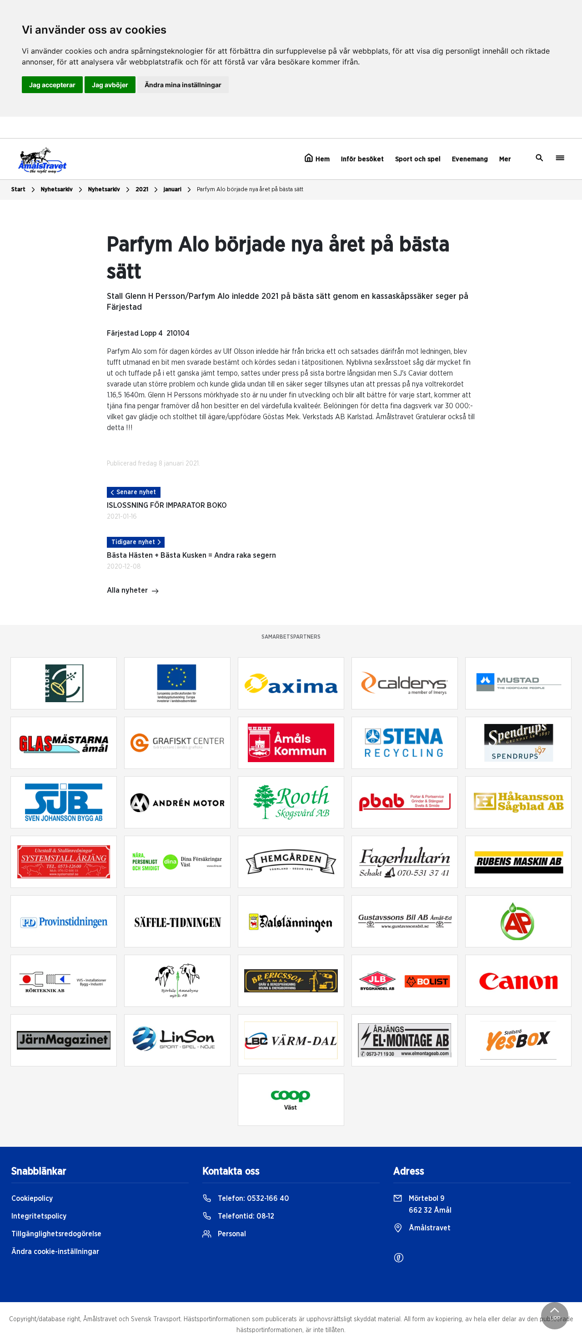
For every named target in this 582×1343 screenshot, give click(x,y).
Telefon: (252, 1198)
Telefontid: (245, 1216)
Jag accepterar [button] (52, 85)
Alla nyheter (127, 590)
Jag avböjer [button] (110, 85)
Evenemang (470, 159)
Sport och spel (418, 159)
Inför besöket (362, 159)
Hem (322, 159)
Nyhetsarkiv (104, 190)
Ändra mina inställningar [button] (183, 85)
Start (18, 190)
